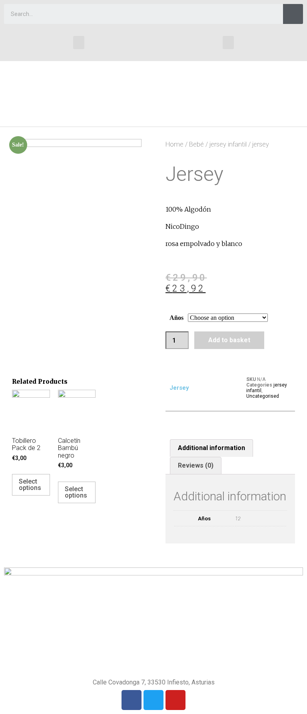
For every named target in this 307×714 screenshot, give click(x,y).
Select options (30, 485)
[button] (78, 42)
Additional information (211, 448)
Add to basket (229, 340)
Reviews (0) (195, 465)
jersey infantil (228, 144)
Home (174, 144)
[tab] (211, 448)
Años (176, 317)
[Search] (293, 14)
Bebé (196, 144)
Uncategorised (262, 396)
